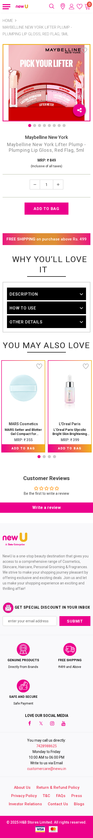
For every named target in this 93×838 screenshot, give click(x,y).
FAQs (60, 795)
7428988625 (46, 746)
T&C (46, 795)
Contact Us (58, 804)
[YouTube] (63, 723)
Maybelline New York (46, 137)
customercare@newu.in (46, 769)
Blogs (79, 804)
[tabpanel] (23, 406)
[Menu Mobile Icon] (6, 6)
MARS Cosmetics (23, 424)
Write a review (46, 507)
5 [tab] (49, 125)
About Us (22, 787)
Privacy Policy (24, 795)
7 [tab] (59, 125)
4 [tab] (44, 125)
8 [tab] (64, 125)
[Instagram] (52, 723)
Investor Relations (25, 804)
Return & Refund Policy (57, 787)
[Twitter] (41, 723)
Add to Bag (23, 448)
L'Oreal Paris (70, 424)
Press (76, 795)
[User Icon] (71, 6)
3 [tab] (39, 125)
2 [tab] (34, 125)
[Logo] (22, 6)
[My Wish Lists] (79, 6)
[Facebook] (29, 723)
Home (8, 20)
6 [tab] (54, 125)
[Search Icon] (51, 6)
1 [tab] (29, 125)
